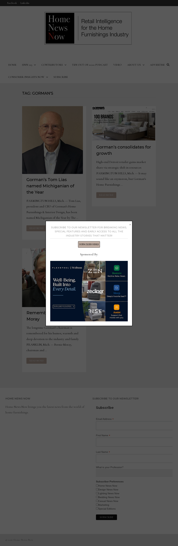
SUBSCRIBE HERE (89, 244)
